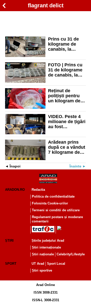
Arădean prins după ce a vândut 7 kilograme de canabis (66, 147)
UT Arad (38, 263)
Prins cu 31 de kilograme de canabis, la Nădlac (63, 44)
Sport (10, 263)
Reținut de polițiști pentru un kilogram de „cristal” (64, 95)
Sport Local (56, 263)
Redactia (38, 190)
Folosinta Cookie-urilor (50, 203)
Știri (9, 240)
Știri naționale (43, 254)
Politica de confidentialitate (53, 196)
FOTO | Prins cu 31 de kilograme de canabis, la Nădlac (65, 70)
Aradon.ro (15, 190)
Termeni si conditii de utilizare (56, 210)
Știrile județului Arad (48, 240)
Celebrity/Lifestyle (71, 254)
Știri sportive (42, 270)
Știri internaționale (46, 247)
